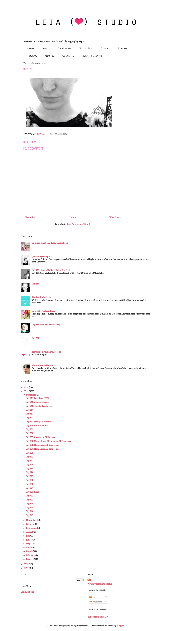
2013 (26, 391)
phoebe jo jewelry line (42, 256)
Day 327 (29, 476)
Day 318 (29, 511)
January (30, 559)
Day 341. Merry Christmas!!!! (39, 421)
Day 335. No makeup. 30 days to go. (42, 445)
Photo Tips (86, 48)
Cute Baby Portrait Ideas (43, 311)
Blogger (120, 625)
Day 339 (29, 429)
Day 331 (29, 460)
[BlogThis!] (58, 134)
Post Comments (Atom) (78, 224)
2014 (26, 387)
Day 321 (29, 499)
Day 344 (29, 410)
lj (90, 580)
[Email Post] (51, 133)
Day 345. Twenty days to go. (39, 406)
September (31, 528)
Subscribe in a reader (98, 617)
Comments (96, 601)
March (29, 551)
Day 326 (29, 480)
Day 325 (29, 484)
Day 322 (29, 495)
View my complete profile (100, 584)
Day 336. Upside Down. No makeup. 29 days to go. (49, 441)
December (31, 395)
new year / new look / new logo (46, 352)
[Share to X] (61, 134)
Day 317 (29, 515)
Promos (32, 55)
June (28, 539)
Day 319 (29, 507)
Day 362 (35, 338)
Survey (105, 48)
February (30, 555)
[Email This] (56, 134)
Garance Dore (27, 592)
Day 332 (29, 456)
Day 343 (29, 413)
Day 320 (29, 503)
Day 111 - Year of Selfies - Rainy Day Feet (51, 270)
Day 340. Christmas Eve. (37, 425)
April (28, 547)
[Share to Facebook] (63, 134)
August (29, 532)
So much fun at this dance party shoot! (50, 243)
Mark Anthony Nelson (42, 365)
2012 (26, 564)
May (28, 543)
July (28, 535)
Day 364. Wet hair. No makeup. (46, 324)
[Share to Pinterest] (66, 134)
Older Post (114, 217)
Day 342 (29, 417)
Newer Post (30, 217)
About (46, 48)
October (30, 524)
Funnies (123, 48)
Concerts (68, 55)
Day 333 (29, 453)
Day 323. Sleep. (33, 492)
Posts (93, 597)
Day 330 (29, 464)
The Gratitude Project (42, 297)
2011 (26, 568)
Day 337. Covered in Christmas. (40, 437)
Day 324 (29, 488)
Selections (64, 48)
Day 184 (35, 283)
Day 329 (29, 468)
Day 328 (29, 472)
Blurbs (49, 55)
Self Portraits (92, 55)
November (31, 520)
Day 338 (29, 433)
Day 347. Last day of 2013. (38, 398)
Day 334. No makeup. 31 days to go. (42, 449)
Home (30, 48)
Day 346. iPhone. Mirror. (37, 402)
